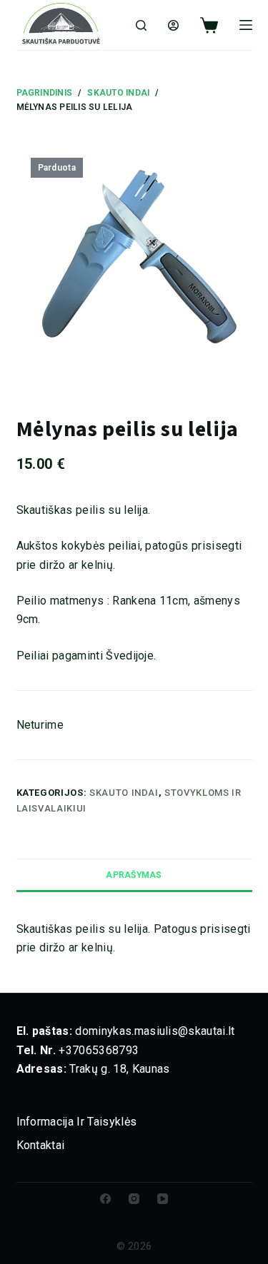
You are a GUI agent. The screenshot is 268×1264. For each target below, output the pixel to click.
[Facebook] (105, 1198)
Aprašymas (134, 875)
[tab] (134, 874)
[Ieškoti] (141, 25)
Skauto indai (124, 792)
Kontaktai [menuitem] (40, 1145)
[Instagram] (134, 1198)
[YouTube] (162, 1198)
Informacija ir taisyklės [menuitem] (76, 1121)
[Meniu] (245, 25)
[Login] (173, 25)
